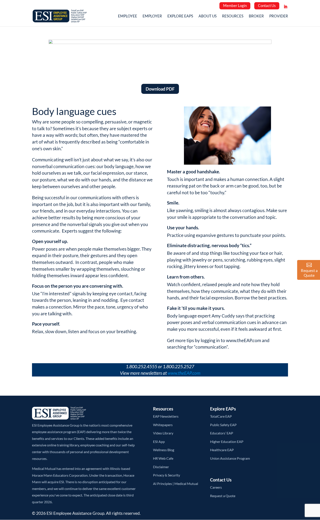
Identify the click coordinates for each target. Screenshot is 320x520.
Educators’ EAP (221, 433)
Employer (152, 16)
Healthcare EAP (222, 450)
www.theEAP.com (243, 340)
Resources (232, 16)
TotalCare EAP (221, 416)
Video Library (163, 433)
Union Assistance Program (230, 458)
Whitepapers (163, 425)
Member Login (235, 5)
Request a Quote (222, 496)
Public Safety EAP (223, 425)
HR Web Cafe (163, 458)
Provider (278, 16)
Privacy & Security (166, 475)
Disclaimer (161, 467)
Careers (216, 487)
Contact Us (267, 5)
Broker (256, 16)
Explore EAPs (180, 16)
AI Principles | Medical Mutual (175, 483)
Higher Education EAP (226, 441)
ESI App (159, 441)
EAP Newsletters (166, 416)
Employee (127, 16)
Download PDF (160, 88)
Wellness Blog (163, 450)
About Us (208, 16)
